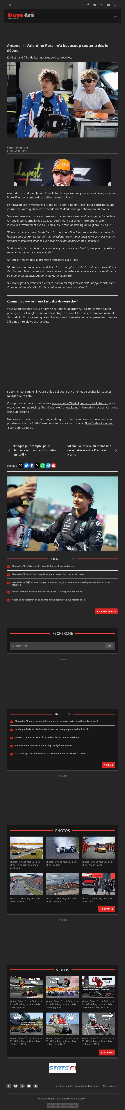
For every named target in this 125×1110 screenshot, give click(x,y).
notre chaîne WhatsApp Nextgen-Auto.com (80, 403)
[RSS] (114, 4)
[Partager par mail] (53, 465)
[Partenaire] (62, 1068)
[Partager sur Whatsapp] (42, 465)
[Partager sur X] (20, 465)
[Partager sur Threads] (37, 465)
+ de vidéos (107, 1052)
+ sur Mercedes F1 (106, 611)
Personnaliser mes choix (62, 1105)
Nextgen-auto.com (55, 1098)
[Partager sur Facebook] (31, 465)
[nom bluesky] (94, 4)
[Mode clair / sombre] (10, 4)
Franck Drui (22, 147)
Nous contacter (111, 1085)
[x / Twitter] (101, 4)
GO (109, 645)
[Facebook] (88, 4)
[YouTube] (108, 4)
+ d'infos (108, 764)
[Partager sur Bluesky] (26, 465)
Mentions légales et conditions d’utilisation (77, 1085)
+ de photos (106, 908)
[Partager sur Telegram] (48, 465)
